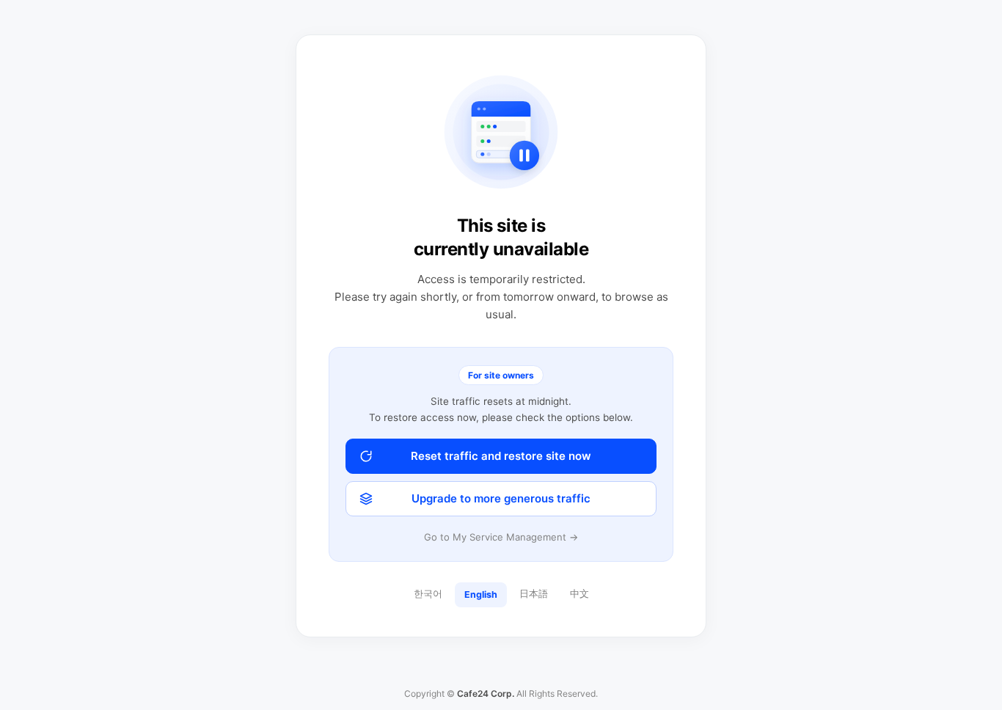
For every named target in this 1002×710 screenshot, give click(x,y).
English (480, 594)
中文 (579, 593)
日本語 (533, 593)
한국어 (428, 593)
